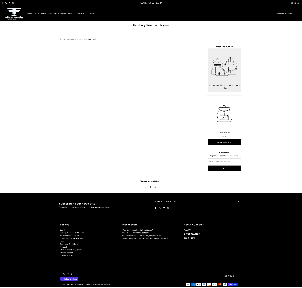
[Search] (274, 13)
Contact (91, 14)
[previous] (145, 187)
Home (29, 14)
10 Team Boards (66, 252)
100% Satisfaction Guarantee (71, 250)
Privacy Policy (65, 247)
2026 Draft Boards (43, 14)
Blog (62, 241)
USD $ (297, 3)
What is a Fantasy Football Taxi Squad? (137, 230)
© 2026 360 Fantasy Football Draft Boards (77, 284)
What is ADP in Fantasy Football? (135, 233)
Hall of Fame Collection (69, 235)
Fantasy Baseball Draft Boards (72, 233)
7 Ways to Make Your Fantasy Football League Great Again (145, 238)
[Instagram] (13, 3)
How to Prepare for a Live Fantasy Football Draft (141, 235)
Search (62, 230)
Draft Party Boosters (63, 14)
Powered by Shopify (103, 284)
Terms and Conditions (69, 244)
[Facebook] (2, 3)
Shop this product (224, 142)
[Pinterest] (9, 3)
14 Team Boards (66, 255)
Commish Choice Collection (71, 238)
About (79, 14)
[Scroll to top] (297, 281)
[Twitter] (5, 3)
